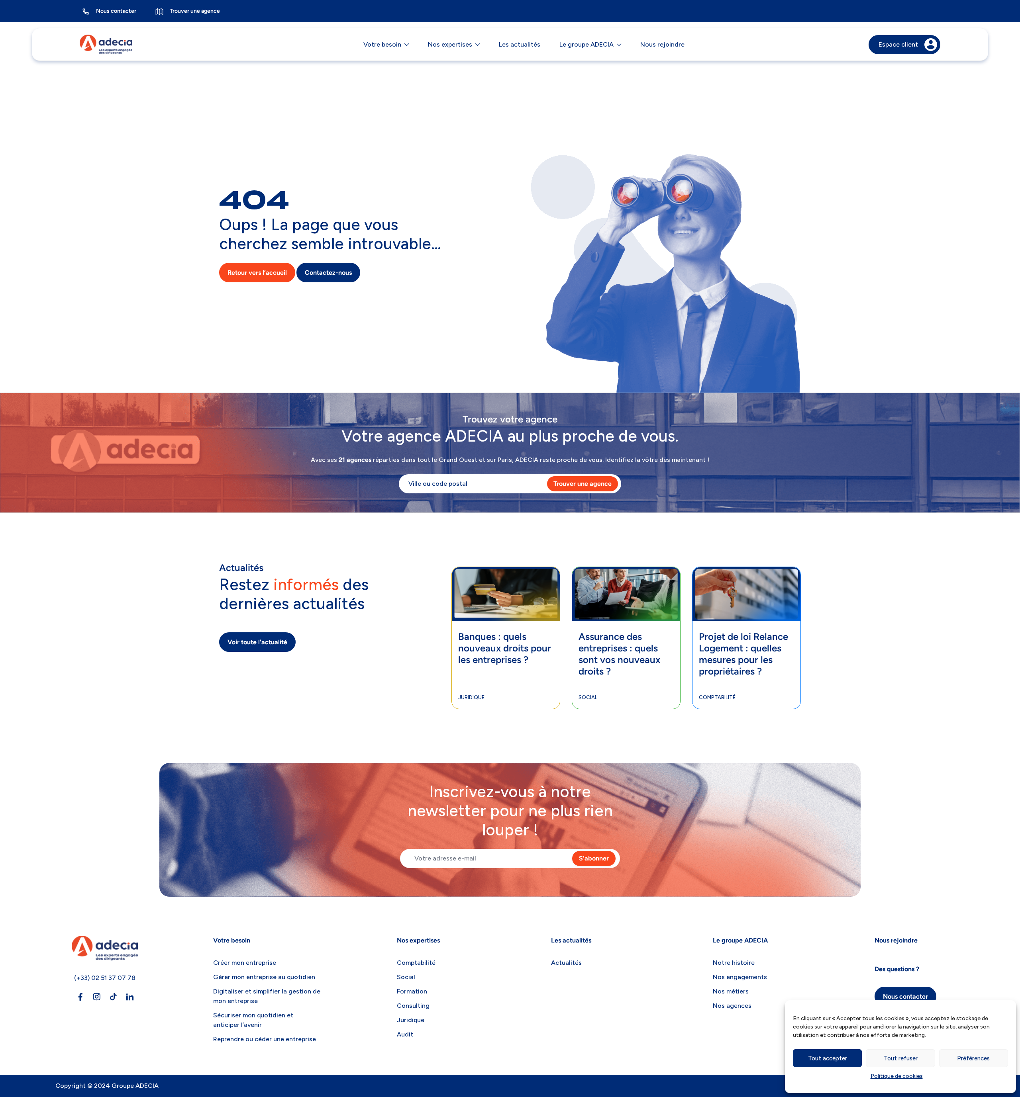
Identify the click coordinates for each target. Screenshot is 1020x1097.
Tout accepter (827, 1058)
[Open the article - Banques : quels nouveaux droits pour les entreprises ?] (506, 579)
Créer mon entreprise (244, 962)
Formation (412, 991)
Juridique (471, 697)
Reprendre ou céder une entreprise (264, 1039)
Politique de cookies (897, 1076)
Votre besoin (382, 44)
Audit (405, 1034)
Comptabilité (717, 697)
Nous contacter (116, 11)
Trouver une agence (195, 11)
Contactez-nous (328, 272)
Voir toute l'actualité (257, 642)
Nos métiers (731, 991)
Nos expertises (450, 44)
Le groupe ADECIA (586, 44)
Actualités (566, 962)
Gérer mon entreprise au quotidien (264, 977)
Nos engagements (740, 977)
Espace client (898, 44)
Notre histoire (734, 962)
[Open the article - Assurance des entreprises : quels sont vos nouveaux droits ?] (626, 579)
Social (588, 697)
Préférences (973, 1058)
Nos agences (732, 1005)
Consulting (413, 1005)
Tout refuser (901, 1058)
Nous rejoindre (662, 44)
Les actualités (519, 44)
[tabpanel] (506, 638)
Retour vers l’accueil (257, 272)
